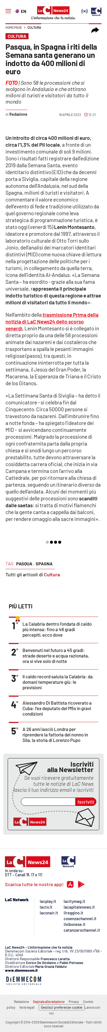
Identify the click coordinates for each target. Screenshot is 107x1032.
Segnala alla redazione (48, 1001)
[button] (95, 30)
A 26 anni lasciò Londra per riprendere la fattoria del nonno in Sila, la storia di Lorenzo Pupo (55, 734)
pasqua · (25, 563)
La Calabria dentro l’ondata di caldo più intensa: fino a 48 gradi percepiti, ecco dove (57, 629)
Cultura (34, 27)
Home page (13, 27)
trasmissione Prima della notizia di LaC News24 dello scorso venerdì (51, 321)
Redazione (21, 1001)
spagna (44, 563)
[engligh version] (18, 11)
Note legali (27, 1007)
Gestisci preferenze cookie (61, 1007)
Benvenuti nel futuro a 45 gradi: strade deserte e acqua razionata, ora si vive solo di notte (55, 655)
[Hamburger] (8, 11)
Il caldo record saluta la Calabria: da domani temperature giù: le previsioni (57, 682)
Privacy (74, 1001)
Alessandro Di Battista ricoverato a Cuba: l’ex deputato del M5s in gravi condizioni (57, 708)
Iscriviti (86, 802)
